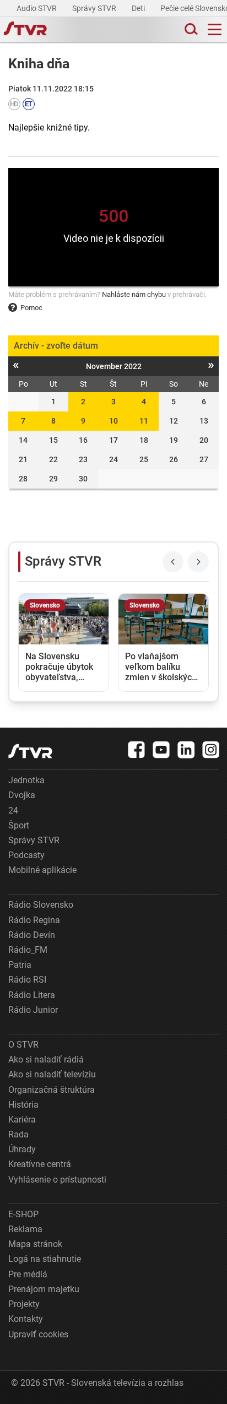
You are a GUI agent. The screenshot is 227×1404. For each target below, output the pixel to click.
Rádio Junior (33, 1010)
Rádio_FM (27, 950)
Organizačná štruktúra (51, 1090)
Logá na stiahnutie (44, 1259)
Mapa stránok (35, 1244)
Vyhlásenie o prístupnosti (57, 1179)
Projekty (24, 1304)
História (23, 1104)
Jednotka (26, 780)
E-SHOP (23, 1214)
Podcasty (26, 855)
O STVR (23, 1044)
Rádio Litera (31, 995)
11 (143, 420)
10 (113, 420)
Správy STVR (95, 8)
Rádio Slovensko (40, 904)
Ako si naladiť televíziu (52, 1074)
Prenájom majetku (43, 1289)
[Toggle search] (190, 29)
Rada (18, 1134)
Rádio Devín (31, 935)
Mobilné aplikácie (42, 870)
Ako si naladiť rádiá (46, 1059)
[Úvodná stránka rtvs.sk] (25, 30)
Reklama (25, 1229)
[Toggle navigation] (214, 29)
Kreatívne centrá (39, 1164)
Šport (18, 825)
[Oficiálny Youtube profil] (161, 750)
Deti (139, 8)
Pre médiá (27, 1274)
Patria (19, 965)
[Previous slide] (173, 561)
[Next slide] (198, 561)
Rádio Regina (34, 920)
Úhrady (22, 1149)
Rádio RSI (27, 979)
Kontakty (25, 1319)
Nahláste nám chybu (134, 294)
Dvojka (21, 795)
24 (13, 810)
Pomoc (31, 307)
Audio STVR (37, 8)
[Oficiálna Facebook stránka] (137, 750)
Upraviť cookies (38, 1334)
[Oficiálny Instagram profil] (211, 750)
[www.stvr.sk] (30, 751)
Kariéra (22, 1119)
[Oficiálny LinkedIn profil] (186, 750)
